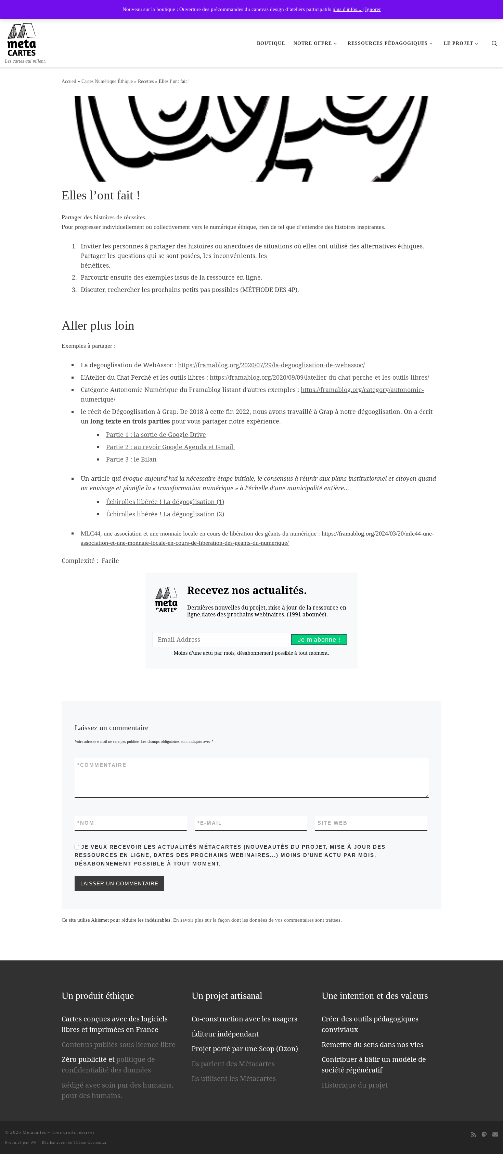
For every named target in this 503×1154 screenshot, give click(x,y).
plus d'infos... (348, 9)
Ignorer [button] (373, 9)
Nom (85, 823)
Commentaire (102, 765)
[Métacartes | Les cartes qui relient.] (21, 38)
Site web (333, 823)
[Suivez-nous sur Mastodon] (484, 1134)
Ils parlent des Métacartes (233, 1063)
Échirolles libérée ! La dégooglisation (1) (165, 502)
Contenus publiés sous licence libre (119, 1044)
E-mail (209, 823)
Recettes (146, 81)
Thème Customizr (90, 1142)
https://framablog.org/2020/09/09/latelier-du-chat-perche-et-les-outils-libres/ (319, 377)
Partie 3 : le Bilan (132, 459)
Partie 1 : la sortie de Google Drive (156, 434)
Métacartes (34, 1132)
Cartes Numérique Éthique (107, 81)
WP (33, 1142)
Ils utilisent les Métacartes (234, 1078)
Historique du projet (355, 1085)
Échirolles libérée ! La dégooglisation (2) (165, 514)
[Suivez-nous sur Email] (495, 1134)
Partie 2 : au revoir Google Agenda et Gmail (170, 447)
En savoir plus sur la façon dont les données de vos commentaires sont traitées (256, 920)
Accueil (69, 81)
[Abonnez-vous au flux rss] (473, 1134)
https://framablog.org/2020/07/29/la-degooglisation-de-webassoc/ (271, 365)
